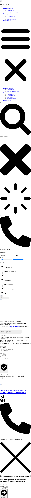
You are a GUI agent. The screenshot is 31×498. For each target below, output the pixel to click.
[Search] (0, 215)
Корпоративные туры (13, 11)
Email (1, 355)
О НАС (5, 13)
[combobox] (7, 136)
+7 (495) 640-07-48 (11, 347)
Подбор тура (10, 10)
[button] (15, 54)
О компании (10, 15)
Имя (1, 353)
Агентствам (10, 17)
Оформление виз (11, 19)
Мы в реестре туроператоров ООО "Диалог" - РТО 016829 (13, 391)
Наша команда (11, 16)
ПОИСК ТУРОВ (8, 9)
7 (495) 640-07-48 (6, 436)
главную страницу (14, 326)
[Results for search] (15, 198)
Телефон (2, 357)
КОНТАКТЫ (7, 21)
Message (2, 363)
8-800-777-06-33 (13, 350)
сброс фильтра (4, 297)
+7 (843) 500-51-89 (18, 349)
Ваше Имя (3, 485)
